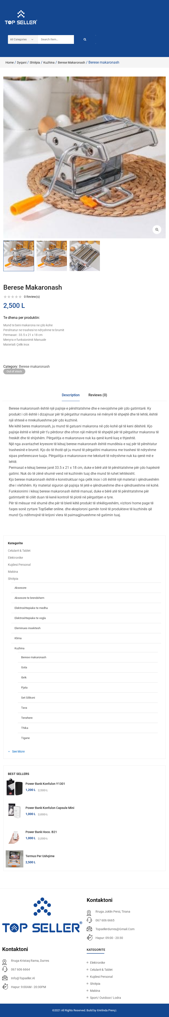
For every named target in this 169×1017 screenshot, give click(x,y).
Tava (24, 707)
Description (71, 395)
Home (10, 62)
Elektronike (15, 557)
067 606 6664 (20, 969)
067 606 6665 (105, 920)
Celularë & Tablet (19, 550)
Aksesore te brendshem (29, 597)
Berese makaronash (71, 62)
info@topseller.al (23, 978)
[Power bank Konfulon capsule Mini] (14, 811)
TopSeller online (50, 509)
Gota (24, 667)
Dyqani (21, 62)
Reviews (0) (97, 395)
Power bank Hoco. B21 (41, 832)
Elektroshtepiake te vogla (30, 618)
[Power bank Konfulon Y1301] (14, 787)
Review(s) (32, 296)
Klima (18, 638)
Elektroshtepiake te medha (31, 608)
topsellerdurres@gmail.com (115, 929)
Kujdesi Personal (19, 564)
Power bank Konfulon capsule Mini (50, 808)
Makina (13, 571)
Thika (24, 728)
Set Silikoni (28, 697)
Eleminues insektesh (27, 628)
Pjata (24, 687)
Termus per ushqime (40, 856)
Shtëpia (35, 62)
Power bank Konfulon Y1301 (45, 783)
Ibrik (24, 677)
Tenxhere (27, 717)
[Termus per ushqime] (14, 859)
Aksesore (20, 587)
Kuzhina (49, 62)
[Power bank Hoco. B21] (14, 835)
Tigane (25, 738)
